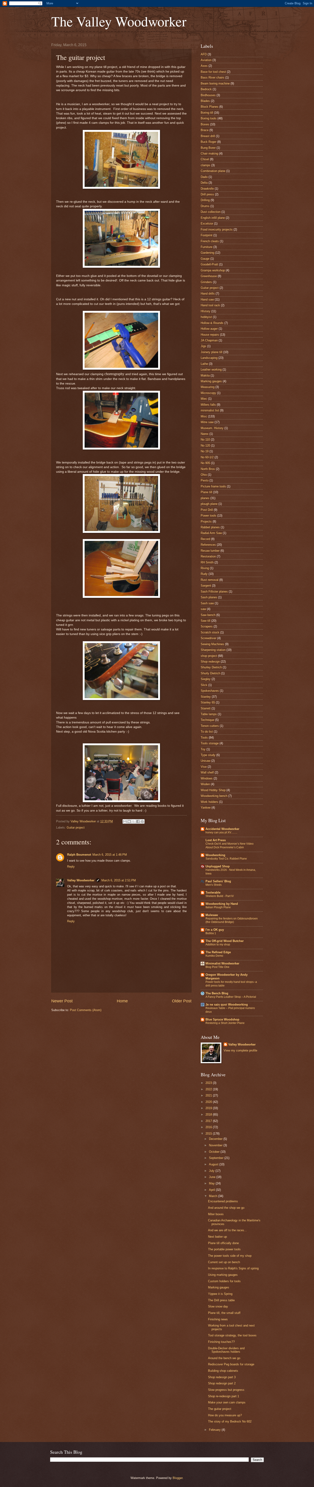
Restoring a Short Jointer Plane (225, 1023)
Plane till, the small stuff (224, 1313)
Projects (206, 521)
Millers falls (208, 404)
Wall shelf (207, 772)
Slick (204, 685)
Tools (204, 737)
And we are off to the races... (227, 1230)
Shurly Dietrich (210, 673)
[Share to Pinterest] (142, 821)
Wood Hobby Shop (213, 790)
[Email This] (125, 821)
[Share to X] (133, 821)
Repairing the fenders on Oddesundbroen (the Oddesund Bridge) (232, 920)
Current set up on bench (224, 1262)
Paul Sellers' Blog (218, 881)
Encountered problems (223, 1201)
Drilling (205, 200)
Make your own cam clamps (226, 1402)
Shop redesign (210, 661)
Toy (203, 749)
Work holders (209, 802)
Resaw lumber (210, 550)
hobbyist (206, 317)
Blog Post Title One (217, 967)
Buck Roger (208, 141)
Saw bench (208, 615)
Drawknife (207, 188)
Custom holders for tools (224, 1281)
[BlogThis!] (129, 821)
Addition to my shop (218, 944)
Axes (204, 65)
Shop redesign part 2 (222, 1383)
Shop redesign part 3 (222, 1377)
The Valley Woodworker (118, 21)
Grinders (206, 282)
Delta (204, 182)
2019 (209, 1108)
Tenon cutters (210, 726)
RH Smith (207, 562)
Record (205, 539)
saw (203, 609)
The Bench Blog (217, 993)
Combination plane (213, 171)
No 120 (205, 445)
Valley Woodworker (80, 880)
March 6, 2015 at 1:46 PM (109, 854)
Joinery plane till (211, 352)
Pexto (204, 480)
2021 (209, 1095)
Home (122, 1001)
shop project (209, 656)
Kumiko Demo (214, 955)
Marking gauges (211, 381)
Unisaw (205, 760)
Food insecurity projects (217, 229)
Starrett (206, 708)
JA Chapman (209, 340)
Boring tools (209, 118)
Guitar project (76, 827)
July (212, 1170)
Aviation (206, 60)
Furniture (206, 247)
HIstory (205, 311)
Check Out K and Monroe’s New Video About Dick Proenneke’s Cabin (230, 845)
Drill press (207, 194)
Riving (205, 568)
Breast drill (208, 136)
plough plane (209, 504)
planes (205, 498)
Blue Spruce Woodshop (222, 1019)
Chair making (209, 153)
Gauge (205, 258)
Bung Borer (208, 147)
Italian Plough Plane (218, 907)
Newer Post (62, 1001)
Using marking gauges (223, 1274)
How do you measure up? (225, 1415)
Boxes (205, 124)
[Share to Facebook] (138, 821)
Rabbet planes (210, 527)
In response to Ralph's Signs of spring (233, 1268)
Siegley (206, 679)
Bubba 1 (211, 933)
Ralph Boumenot (79, 854)
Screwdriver (208, 638)
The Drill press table (221, 1300)
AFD (204, 54)
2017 (209, 1121)
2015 (209, 1133)
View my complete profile (240, 1050)
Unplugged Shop (218, 866)
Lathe (204, 363)
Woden (205, 784)
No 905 (205, 463)
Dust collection (210, 212)
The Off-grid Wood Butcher (225, 941)
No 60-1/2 (207, 457)
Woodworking (215, 855)
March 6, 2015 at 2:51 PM (118, 880)
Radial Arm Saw (211, 533)
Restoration (208, 556)
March (213, 1196)
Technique (207, 720)
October (214, 1151)
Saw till (205, 620)
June (212, 1177)
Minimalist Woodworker (222, 963)
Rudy (204, 574)
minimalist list (210, 410)
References (208, 544)
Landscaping (209, 358)
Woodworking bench (214, 796)
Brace (204, 130)
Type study (208, 755)
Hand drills (208, 293)
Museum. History (212, 428)
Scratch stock (210, 632)
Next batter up (217, 1236)
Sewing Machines (212, 644)
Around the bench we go (224, 1358)
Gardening (207, 252)
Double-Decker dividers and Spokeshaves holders (226, 1349)
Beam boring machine (215, 83)
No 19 (204, 451)
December (216, 1139)
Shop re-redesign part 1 (223, 1396)
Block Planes (209, 106)
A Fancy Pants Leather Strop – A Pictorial (231, 996)
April (212, 1190)
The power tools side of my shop (229, 1255)
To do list (207, 731)
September (216, 1158)
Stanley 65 (208, 702)
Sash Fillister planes (214, 591)
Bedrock (206, 89)
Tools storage (210, 743)
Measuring (207, 387)
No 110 (205, 439)
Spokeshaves (210, 690)
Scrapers (207, 626)
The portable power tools (224, 1249)
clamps (205, 165)
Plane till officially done (223, 1243)
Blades (205, 101)
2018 (209, 1114)
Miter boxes (216, 1214)
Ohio (204, 474)
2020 (209, 1102)
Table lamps (209, 714)
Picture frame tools (213, 486)
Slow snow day (218, 1306)
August (214, 1164)
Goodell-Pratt (209, 264)
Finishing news (218, 1319)
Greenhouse (209, 276)
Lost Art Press (216, 840)
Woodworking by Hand (222, 903)
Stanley (206, 696)
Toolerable (213, 892)
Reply (71, 866)
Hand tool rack (210, 305)
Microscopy (208, 393)
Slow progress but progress (226, 1389)
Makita (205, 375)
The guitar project (219, 1409)
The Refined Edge (218, 952)
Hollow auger (209, 328)
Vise (204, 766)
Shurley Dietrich (211, 667)
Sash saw (207, 603)
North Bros (208, 469)
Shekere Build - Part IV (220, 896)
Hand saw (207, 299)
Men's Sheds (214, 884)
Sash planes (209, 597)
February (215, 1429)
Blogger (178, 1478)
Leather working (211, 369)
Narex (204, 434)
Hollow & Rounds (212, 323)
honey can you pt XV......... (221, 832)
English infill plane (213, 217)
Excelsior (207, 223)
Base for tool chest (213, 71)
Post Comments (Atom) (85, 1010)
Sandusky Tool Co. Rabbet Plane (226, 858)
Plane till (206, 492)
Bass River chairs (212, 77)
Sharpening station (213, 650)
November (216, 1145)
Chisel (205, 159)
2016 (209, 1127)
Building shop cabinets (223, 1370)
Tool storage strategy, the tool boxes (232, 1335)
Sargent (206, 585)
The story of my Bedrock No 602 (229, 1421)
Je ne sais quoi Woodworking (227, 1004)
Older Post (181, 1001)
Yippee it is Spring (220, 1294)
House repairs (210, 334)
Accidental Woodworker (222, 829)
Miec (204, 398)
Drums (205, 206)
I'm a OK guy (215, 929)
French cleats (210, 241)
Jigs (203, 346)
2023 (209, 1083)
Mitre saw (207, 422)
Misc (204, 416)
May (212, 1183)
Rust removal (209, 580)
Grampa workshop (213, 270)
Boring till (207, 112)
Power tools (208, 515)
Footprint (206, 235)
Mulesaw (212, 915)
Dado (204, 177)
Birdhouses (208, 95)
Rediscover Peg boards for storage (231, 1364)
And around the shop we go (226, 1207)
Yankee (206, 807)
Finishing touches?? (221, 1342)
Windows (207, 778)
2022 (209, 1089)
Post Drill (207, 510)
